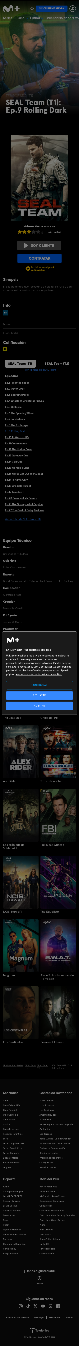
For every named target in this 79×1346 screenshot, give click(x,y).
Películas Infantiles (12, 1134)
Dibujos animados (49, 1153)
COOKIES (69, 1317)
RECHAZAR (39, 695)
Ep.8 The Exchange (16, 425)
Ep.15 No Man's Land (17, 467)
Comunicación (47, 1253)
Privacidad (54, 1317)
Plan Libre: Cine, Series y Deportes (57, 1215)
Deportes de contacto (14, 1234)
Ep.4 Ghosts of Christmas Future (24, 400)
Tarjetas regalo (47, 1248)
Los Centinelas (13, 1042)
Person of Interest (52, 1042)
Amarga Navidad (48, 1114)
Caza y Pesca (46, 1162)
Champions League (13, 1191)
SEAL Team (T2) (57, 363)
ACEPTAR (39, 705)
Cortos (6, 1124)
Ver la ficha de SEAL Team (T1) (23, 519)
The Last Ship (12, 718)
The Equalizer (49, 911)
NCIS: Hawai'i (12, 911)
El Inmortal (45, 1119)
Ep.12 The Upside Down (18, 449)
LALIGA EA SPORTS (12, 1196)
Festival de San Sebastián (53, 1148)
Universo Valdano (12, 1210)
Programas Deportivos (51, 1157)
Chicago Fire (49, 718)
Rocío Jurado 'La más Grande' (55, 1138)
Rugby (6, 1225)
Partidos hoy (9, 1248)
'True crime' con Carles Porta (55, 1143)
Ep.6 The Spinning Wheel (19, 413)
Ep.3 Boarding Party (17, 394)
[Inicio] (11, 8)
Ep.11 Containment (16, 443)
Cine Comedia (10, 1114)
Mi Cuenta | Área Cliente (52, 1196)
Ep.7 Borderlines (15, 419)
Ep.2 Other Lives (15, 388)
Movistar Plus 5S (48, 1167)
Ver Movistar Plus (48, 1186)
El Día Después (10, 1205)
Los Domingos (47, 1110)
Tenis (5, 1220)
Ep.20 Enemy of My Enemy (21, 498)
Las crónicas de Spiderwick (14, 846)
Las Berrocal (46, 1134)
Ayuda (39, 1283)
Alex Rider (10, 781)
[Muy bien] (38, 232)
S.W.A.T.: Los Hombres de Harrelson (57, 977)
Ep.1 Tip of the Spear (17, 382)
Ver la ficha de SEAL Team (40, 369)
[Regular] (29, 232)
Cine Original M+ (11, 1105)
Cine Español (10, 1110)
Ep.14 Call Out (13, 461)
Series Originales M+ (13, 1143)
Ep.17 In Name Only (16, 479)
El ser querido (47, 1100)
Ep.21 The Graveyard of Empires (24, 504)
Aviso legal (39, 1317)
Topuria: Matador (12, 1229)
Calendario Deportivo (14, 1244)
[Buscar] (32, 8)
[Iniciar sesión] (72, 9)
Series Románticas (12, 1148)
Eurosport (8, 1239)
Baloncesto (9, 1215)
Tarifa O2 (44, 1244)
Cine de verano (11, 1129)
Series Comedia (11, 1153)
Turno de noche (51, 781)
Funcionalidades (48, 1191)
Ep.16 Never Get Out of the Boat (24, 473)
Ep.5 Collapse (13, 406)
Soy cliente (42, 245)
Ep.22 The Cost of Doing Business (24, 510)
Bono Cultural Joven (50, 1239)
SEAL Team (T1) (20, 363)
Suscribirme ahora (51, 8)
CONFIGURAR (39, 685)
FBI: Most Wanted (52, 845)
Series (7, 18)
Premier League (11, 1201)
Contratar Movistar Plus (52, 1210)
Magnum (9, 975)
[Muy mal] (20, 232)
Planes (43, 1225)
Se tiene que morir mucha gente (56, 1124)
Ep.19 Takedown (14, 492)
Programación (10, 1253)
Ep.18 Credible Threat (18, 485)
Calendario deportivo (62, 18)
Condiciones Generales (52, 1201)
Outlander (45, 1129)
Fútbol (35, 18)
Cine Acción (9, 1119)
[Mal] (24, 232)
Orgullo (7, 1167)
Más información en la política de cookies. (39, 674)
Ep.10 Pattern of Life (17, 437)
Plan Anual (45, 1234)
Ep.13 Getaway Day (16, 455)
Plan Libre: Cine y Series (52, 1220)
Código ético (46, 1205)
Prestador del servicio (17, 1317)
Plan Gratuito (46, 1229)
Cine (21, 18)
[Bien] (33, 232)
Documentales (10, 1157)
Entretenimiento (11, 1162)
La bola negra (47, 1105)
